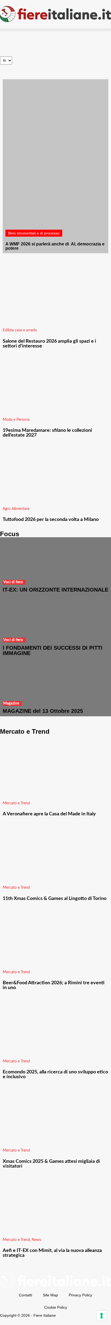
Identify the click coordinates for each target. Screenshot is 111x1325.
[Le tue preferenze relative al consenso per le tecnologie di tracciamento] (101, 1316)
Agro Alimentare (16, 509)
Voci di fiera (13, 582)
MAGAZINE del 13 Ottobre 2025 (43, 711)
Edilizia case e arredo (20, 330)
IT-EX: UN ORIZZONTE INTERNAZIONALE (55, 590)
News (36, 1240)
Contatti (25, 1295)
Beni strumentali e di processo (34, 233)
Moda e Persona (16, 420)
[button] (55, 29)
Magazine (11, 703)
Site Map (50, 1295)
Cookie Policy (55, 1307)
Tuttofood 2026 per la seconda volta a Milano (51, 519)
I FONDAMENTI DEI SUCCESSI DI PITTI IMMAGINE (52, 650)
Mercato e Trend (16, 803)
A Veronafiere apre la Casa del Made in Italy (49, 814)
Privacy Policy (80, 1295)
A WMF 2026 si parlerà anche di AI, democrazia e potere (55, 246)
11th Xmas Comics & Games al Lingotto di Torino (54, 898)
